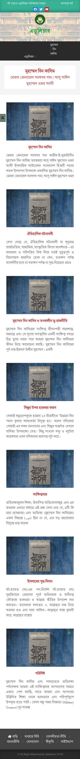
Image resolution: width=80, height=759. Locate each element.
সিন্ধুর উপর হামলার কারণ (40, 407)
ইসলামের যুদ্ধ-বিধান (40, 581)
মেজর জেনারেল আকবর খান (31, 77)
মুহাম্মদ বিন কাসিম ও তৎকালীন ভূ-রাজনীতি (40, 320)
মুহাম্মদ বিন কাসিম (40, 71)
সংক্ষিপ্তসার (40, 494)
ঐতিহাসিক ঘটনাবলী (40, 234)
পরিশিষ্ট (40, 673)
